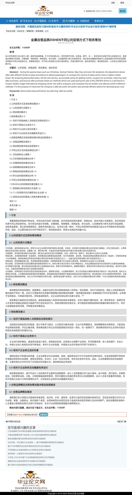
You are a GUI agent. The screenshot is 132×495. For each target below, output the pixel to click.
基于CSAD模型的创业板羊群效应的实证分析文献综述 (29, 446)
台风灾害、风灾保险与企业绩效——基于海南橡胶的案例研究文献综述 (36, 442)
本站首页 (12, 20)
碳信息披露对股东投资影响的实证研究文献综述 (27, 438)
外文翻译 (69, 20)
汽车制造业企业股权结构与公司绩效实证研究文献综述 (29, 449)
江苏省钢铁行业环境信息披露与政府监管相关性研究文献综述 (32, 431)
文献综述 (83, 20)
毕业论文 (26, 20)
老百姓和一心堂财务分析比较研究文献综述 (25, 453)
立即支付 (43, 414)
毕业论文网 (10, 31)
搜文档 (122, 11)
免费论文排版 (97, 21)
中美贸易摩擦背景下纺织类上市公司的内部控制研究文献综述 (32, 434)
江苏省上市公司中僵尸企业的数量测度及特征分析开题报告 (31, 457)
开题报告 (40, 20)
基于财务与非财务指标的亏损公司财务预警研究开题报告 (30, 464)
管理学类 (30, 31)
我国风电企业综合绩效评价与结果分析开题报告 (27, 461)
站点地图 (80, 493)
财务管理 (39, 31)
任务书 (53, 20)
